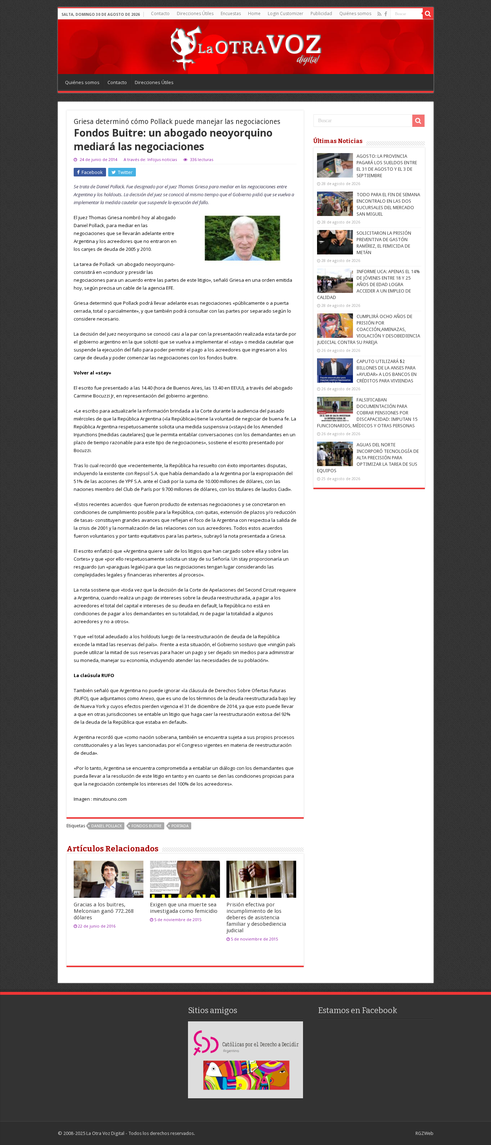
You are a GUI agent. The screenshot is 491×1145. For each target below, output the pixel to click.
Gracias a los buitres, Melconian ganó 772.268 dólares (104, 911)
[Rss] (379, 14)
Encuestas (231, 13)
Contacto (160, 13)
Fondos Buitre (147, 826)
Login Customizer (285, 13)
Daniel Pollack (106, 826)
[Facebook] (386, 14)
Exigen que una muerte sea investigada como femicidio (183, 907)
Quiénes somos (355, 13)
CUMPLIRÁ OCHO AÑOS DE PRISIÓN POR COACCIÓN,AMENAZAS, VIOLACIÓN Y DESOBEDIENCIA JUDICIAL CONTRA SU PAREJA (368, 329)
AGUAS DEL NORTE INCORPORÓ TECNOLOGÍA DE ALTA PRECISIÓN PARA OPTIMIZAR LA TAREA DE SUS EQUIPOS (368, 457)
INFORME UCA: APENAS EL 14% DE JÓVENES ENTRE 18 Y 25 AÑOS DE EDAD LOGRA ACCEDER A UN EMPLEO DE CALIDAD (368, 284)
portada (180, 826)
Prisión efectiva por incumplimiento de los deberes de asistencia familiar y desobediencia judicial (256, 917)
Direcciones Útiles (195, 13)
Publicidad (321, 13)
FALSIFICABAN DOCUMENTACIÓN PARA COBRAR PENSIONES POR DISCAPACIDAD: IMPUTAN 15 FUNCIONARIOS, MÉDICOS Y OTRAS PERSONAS (367, 412)
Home (254, 13)
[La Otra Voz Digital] (245, 46)
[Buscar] (428, 13)
